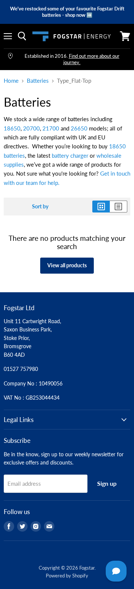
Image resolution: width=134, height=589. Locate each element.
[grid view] (101, 206)
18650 (12, 128)
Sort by (40, 207)
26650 (79, 128)
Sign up (107, 483)
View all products (67, 265)
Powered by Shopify (67, 576)
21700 (50, 128)
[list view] (118, 206)
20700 (31, 128)
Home (11, 81)
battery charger (70, 155)
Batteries (38, 81)
